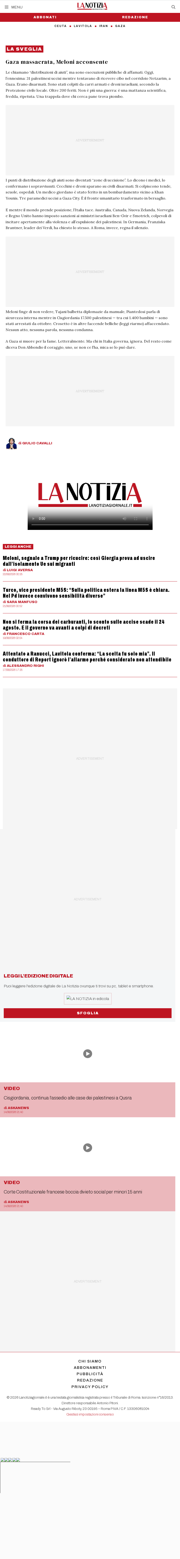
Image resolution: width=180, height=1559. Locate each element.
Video (12, 1088)
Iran (103, 26)
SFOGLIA (88, 1013)
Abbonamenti (90, 1368)
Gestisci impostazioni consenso (90, 1414)
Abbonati (45, 17)
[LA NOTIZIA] (92, 6)
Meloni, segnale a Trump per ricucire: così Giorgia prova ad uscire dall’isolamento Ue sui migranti (79, 561)
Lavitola (83, 26)
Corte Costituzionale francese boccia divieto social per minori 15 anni (73, 1191)
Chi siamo (90, 1361)
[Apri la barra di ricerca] (173, 7)
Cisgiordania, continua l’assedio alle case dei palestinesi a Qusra (68, 1097)
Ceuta (60, 26)
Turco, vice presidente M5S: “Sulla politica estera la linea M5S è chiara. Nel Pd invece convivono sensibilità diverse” (86, 593)
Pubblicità (90, 1374)
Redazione (135, 17)
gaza (120, 26)
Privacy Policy (90, 1387)
